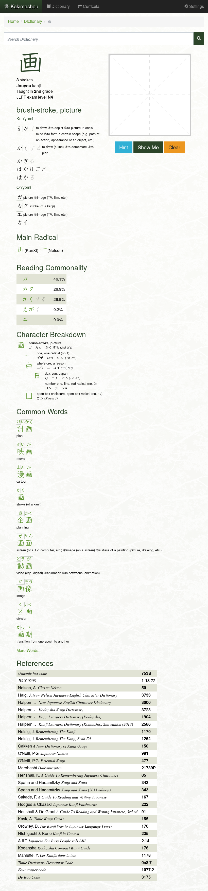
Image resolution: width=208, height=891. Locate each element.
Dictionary (60, 6)
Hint (123, 147)
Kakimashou (23, 6)
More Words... (28, 650)
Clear (174, 147)
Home (13, 21)
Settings (196, 6)
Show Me (148, 147)
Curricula (90, 6)
